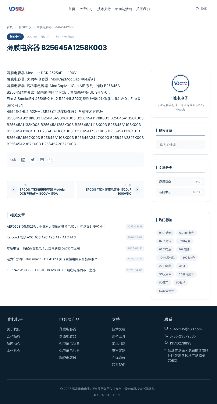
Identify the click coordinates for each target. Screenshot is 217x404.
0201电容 (185, 241)
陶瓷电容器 (67, 358)
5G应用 (163, 282)
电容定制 (118, 350)
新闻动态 (13, 343)
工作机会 (13, 350)
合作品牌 (13, 336)
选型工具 (118, 336)
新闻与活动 (123, 9)
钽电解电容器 (69, 343)
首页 (71, 9)
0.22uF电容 (186, 232)
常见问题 (118, 343)
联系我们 (118, 364)
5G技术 (180, 282)
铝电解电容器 (69, 350)
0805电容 (165, 249)
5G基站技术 (186, 274)
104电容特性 (167, 257)
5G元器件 (165, 274)
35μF (182, 265)
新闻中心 (25, 27)
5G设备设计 (166, 290)
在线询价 (118, 358)
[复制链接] (51, 159)
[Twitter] (32, 159)
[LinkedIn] (23, 159)
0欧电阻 (184, 249)
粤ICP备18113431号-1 (108, 395)
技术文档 (118, 329)
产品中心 (86, 9)
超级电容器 (67, 336)
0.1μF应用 (165, 232)
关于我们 (143, 9)
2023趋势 (188, 257)
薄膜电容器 (67, 329)
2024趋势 (165, 265)
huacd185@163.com (186, 329)
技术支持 (104, 9)
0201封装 (165, 241)
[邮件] (42, 159)
